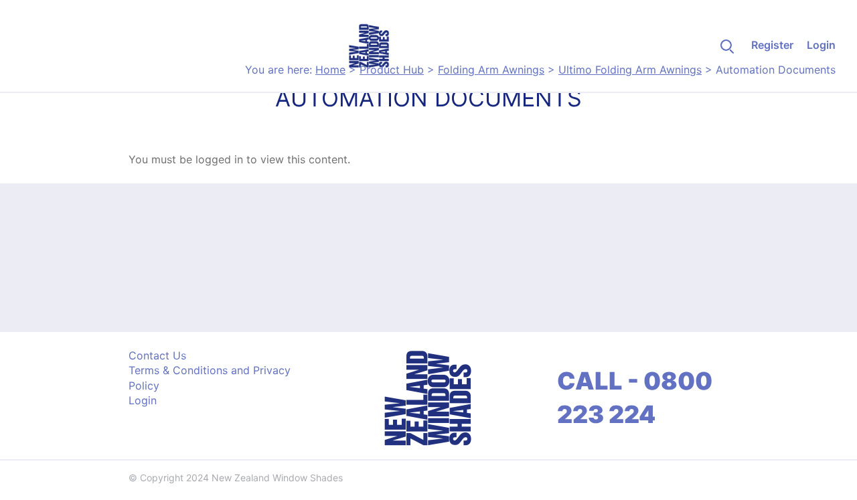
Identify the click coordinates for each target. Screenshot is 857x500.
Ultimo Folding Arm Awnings (630, 69)
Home (330, 69)
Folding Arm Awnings (491, 69)
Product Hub (392, 69)
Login (821, 45)
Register (772, 45)
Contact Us (157, 355)
